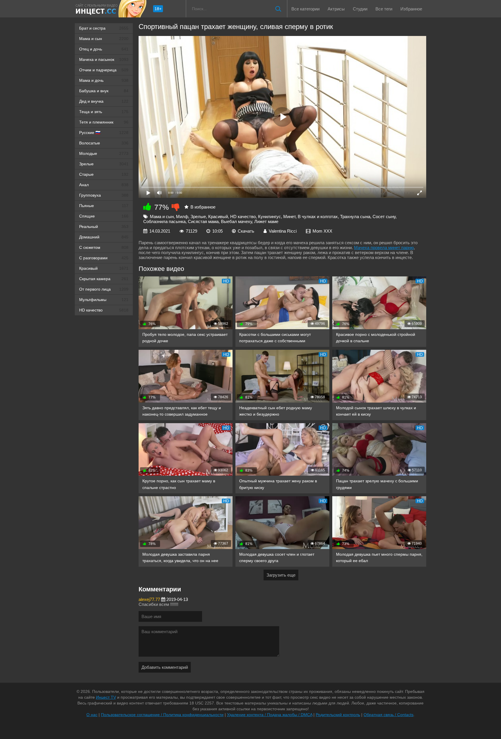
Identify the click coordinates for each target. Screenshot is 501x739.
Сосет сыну (384, 216)
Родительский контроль (338, 714)
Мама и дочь (103, 80)
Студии (360, 8)
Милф (182, 216)
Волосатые (103, 143)
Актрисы (336, 8)
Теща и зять (103, 111)
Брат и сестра (103, 28)
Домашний (103, 237)
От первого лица (103, 289)
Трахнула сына (355, 216)
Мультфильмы (103, 299)
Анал (103, 184)
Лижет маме (266, 221)
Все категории (305, 8)
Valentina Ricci (283, 231)
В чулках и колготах (318, 216)
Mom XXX (322, 231)
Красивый (103, 268)
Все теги (383, 8)
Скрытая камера (103, 278)
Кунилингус (269, 216)
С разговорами (103, 258)
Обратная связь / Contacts (388, 714)
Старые (103, 174)
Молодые (103, 153)
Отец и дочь (103, 49)
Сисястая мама (203, 221)
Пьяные (103, 205)
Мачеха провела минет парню (384, 247)
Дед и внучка (103, 101)
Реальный (103, 226)
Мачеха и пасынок (103, 59)
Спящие (103, 216)
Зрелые (103, 164)
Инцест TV (106, 697)
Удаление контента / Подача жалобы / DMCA (269, 714)
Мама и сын (103, 38)
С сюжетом (103, 247)
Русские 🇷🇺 (103, 132)
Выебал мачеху (236, 221)
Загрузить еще (280, 575)
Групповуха (103, 195)
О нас (91, 714)
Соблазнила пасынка (164, 221)
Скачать (246, 231)
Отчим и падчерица (103, 70)
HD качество (103, 310)
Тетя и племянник (103, 122)
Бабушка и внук (103, 90)
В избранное (202, 206)
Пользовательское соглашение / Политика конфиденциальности (162, 714)
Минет (289, 216)
